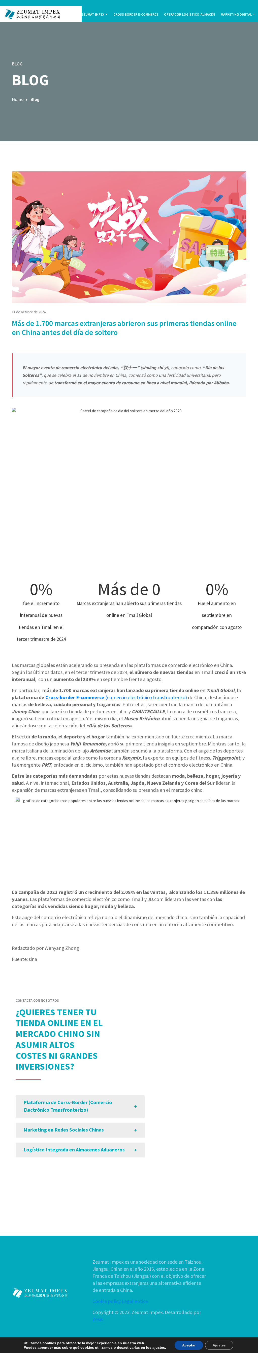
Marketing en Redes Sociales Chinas (63, 1129)
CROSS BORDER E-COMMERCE (135, 14)
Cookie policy (106, 1301)
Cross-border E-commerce (75, 697)
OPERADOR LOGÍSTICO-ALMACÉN (189, 14)
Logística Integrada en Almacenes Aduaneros (74, 1149)
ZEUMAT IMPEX (93, 14)
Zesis (97, 1319)
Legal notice (135, 1301)
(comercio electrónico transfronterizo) (146, 697)
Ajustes (219, 1345)
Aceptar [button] (189, 1345)
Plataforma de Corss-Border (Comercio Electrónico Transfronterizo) (67, 1106)
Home (17, 99)
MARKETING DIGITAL (236, 14)
